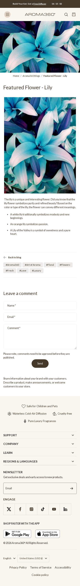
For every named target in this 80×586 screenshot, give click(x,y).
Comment (13, 328)
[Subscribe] (72, 488)
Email (11, 316)
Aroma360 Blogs (31, 75)
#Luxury (36, 270)
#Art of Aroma (32, 264)
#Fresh (10, 270)
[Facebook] (20, 509)
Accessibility (63, 567)
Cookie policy (40, 575)
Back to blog (14, 257)
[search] (66, 14)
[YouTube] (54, 509)
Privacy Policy (18, 567)
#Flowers (65, 264)
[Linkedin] (65, 509)
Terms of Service (40, 567)
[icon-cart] (74, 14)
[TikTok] (42, 509)
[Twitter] (9, 509)
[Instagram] (31, 509)
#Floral (50, 264)
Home (16, 75)
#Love (22, 270)
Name (11, 305)
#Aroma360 (12, 264)
